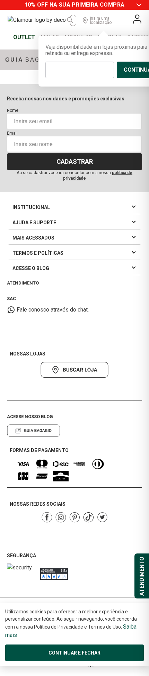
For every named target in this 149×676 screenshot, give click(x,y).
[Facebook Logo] (46, 517)
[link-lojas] (74, 370)
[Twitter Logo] (102, 517)
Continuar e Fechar (74, 653)
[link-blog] (33, 430)
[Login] (137, 19)
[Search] (70, 20)
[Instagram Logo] (60, 517)
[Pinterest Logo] (74, 517)
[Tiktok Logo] (88, 517)
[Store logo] (39, 20)
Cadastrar (74, 161)
